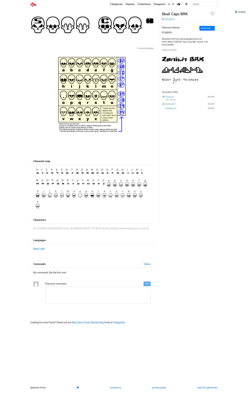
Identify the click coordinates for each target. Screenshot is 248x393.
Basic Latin (39, 248)
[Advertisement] (92, 143)
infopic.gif (169, 97)
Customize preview (145, 48)
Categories (119, 322)
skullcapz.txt (170, 108)
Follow (147, 264)
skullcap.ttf (170, 104)
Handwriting (97, 322)
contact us (115, 387)
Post (147, 284)
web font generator (207, 387)
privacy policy (159, 387)
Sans (80, 322)
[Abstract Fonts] (33, 4)
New (74, 322)
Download (205, 28)
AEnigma (170, 19)
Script (87, 322)
